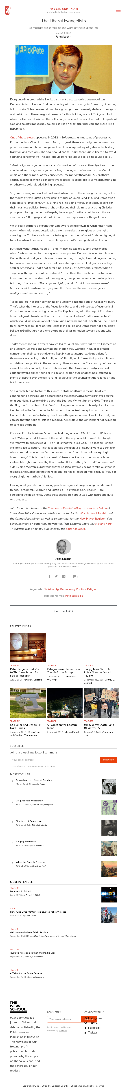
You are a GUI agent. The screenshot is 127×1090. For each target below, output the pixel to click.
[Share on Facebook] (49, 576)
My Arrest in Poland (20, 892)
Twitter (92, 1032)
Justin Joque (39, 784)
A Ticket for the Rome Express (26, 973)
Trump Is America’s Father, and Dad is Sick (32, 953)
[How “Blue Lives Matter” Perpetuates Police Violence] (109, 915)
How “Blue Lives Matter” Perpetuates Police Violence (38, 912)
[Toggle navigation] (118, 10)
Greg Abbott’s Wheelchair (29, 801)
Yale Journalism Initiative (64, 508)
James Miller (55, 936)
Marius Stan (34, 732)
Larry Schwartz (38, 845)
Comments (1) (63, 611)
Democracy (67, 589)
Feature (15, 666)
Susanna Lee (37, 956)
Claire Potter (70, 936)
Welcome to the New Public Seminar (29, 933)
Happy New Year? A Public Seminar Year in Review (98, 672)
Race (12, 909)
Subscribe (108, 760)
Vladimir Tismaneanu (26, 735)
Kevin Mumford (39, 866)
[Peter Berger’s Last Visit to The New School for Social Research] (28, 647)
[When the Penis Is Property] (109, 869)
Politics (81, 589)
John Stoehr (63, 37)
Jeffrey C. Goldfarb (33, 680)
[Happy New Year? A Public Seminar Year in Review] (101, 647)
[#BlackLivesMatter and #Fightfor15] (101, 703)
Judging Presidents (26, 842)
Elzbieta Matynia (39, 825)
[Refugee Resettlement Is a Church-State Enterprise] (65, 647)
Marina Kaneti (72, 732)
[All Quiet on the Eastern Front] (65, 703)
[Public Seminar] (8, 10)
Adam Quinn (30, 915)
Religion (92, 589)
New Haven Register (92, 519)
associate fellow (96, 508)
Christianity (51, 589)
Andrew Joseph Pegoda (42, 804)
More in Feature (21, 882)
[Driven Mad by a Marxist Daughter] (109, 787)
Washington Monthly (93, 513)
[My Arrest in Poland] (109, 894)
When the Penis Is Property (30, 862)
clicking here (103, 523)
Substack (51, 766)
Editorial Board (75, 528)
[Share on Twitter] (56, 576)
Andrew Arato (38, 977)
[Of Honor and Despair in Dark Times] (28, 703)
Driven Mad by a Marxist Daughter (34, 780)
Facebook (94, 1028)
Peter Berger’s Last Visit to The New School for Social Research (25, 672)
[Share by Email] (63, 576)
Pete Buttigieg (74, 596)
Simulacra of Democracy (29, 821)
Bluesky (93, 1023)
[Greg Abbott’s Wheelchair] (109, 807)
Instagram (95, 1018)
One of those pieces (22, 137)
